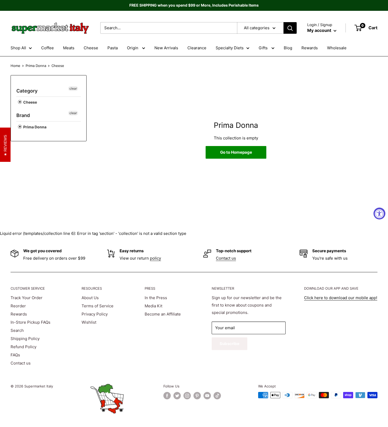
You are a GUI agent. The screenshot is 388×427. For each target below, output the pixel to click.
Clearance (196, 47)
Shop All (18, 47)
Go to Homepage (236, 152)
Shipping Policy (25, 338)
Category (26, 91)
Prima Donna (36, 66)
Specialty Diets (230, 47)
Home (15, 66)
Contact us (226, 258)
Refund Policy (23, 346)
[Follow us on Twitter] (177, 395)
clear (73, 88)
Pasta (112, 47)
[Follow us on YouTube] (207, 395)
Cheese (91, 47)
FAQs (15, 354)
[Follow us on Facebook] (167, 395)
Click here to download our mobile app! (340, 297)
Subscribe (229, 343)
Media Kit (153, 305)
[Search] (290, 28)
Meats (68, 47)
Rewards (309, 47)
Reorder (18, 305)
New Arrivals (166, 47)
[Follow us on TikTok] (217, 395)
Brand (23, 115)
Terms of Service (97, 305)
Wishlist (89, 322)
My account (319, 30)
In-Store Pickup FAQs (30, 322)
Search (17, 330)
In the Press (156, 297)
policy (155, 258)
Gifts (264, 47)
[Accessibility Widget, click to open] (379, 214)
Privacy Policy (95, 314)
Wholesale (337, 47)
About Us (90, 297)
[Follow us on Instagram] (187, 395)
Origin (133, 47)
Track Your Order (26, 297)
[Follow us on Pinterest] (197, 395)
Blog (288, 47)
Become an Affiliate (163, 314)
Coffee (47, 47)
